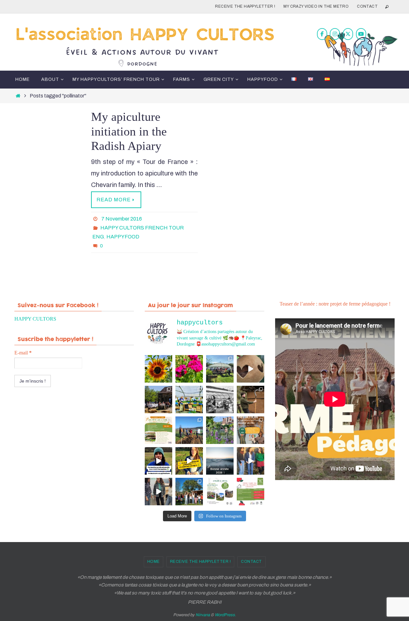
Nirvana (203, 615)
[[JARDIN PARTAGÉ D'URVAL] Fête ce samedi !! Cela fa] (158, 369)
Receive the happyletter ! (245, 6)
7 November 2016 (121, 218)
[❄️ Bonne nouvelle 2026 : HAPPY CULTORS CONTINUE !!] (220, 461)
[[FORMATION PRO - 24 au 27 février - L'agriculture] (158, 461)
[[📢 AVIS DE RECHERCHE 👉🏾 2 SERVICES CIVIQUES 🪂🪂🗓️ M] (189, 461)
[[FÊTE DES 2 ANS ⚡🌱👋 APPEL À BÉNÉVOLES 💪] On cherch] (220, 399)
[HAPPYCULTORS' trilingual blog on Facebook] (322, 34)
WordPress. (225, 615)
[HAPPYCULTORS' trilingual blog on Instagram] (335, 34)
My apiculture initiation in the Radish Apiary (129, 131)
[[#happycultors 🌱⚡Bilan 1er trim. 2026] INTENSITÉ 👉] (189, 430)
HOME (153, 561)
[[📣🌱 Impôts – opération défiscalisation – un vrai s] (158, 491)
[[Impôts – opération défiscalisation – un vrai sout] (250, 461)
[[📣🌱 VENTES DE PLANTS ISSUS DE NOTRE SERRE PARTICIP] (220, 369)
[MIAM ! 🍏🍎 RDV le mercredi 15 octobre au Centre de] (250, 491)
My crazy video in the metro (316, 6)
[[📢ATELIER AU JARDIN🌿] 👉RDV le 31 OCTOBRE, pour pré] (220, 491)
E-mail (23, 352)
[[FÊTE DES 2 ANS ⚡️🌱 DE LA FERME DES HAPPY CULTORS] (250, 369)
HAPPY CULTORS (35, 319)
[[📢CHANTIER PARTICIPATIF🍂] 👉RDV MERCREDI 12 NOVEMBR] (189, 491)
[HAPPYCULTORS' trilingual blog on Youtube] (361, 34)
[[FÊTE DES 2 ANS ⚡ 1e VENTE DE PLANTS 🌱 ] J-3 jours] (189, 399)
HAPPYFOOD (122, 236)
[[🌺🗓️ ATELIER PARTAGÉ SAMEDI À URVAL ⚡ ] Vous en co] (189, 369)
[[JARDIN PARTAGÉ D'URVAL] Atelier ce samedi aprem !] (220, 430)
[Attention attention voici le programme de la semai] (250, 430)
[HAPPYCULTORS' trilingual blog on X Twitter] (348, 34)
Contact (367, 6)
